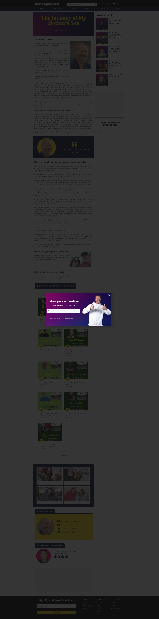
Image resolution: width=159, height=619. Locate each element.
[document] (79, 309)
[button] (109, 295)
